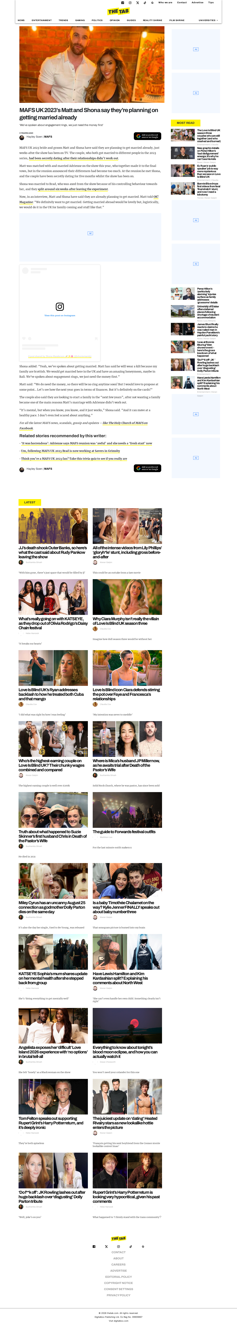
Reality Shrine (152, 20)
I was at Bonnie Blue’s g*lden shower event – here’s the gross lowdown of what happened (206, 349)
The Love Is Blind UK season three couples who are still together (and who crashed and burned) (209, 136)
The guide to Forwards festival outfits (124, 831)
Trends (63, 20)
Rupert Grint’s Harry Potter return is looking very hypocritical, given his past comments (126, 1197)
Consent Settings (118, 1289)
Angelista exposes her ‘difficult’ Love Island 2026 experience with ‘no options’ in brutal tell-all (53, 1052)
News (21, 20)
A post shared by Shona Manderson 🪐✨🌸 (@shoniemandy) (59, 356)
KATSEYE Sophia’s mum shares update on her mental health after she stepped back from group (53, 978)
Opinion (115, 20)
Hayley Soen (34, 136)
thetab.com (112, 1313)
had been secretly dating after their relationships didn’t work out (73, 158)
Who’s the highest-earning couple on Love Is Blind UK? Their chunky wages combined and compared (51, 765)
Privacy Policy (118, 1295)
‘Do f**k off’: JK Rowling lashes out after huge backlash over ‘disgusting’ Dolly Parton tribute (52, 1197)
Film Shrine (177, 20)
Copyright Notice (118, 1283)
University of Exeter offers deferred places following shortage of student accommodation (208, 312)
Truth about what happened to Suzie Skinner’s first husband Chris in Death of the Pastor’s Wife (52, 836)
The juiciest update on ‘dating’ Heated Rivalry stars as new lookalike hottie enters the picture (125, 1123)
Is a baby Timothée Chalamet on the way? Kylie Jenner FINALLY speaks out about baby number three (126, 907)
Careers (118, 1264)
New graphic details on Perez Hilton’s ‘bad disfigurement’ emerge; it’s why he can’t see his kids (208, 153)
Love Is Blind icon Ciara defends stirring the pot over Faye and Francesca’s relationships (126, 694)
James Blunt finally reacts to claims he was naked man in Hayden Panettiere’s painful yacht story (208, 330)
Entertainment (42, 20)
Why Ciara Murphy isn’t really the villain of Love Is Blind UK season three (126, 621)
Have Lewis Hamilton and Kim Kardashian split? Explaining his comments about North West (120, 978)
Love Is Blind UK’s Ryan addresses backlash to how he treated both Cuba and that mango (51, 694)
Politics (97, 20)
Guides (131, 20)
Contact (182, 2)
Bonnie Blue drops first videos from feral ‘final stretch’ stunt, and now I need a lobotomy (208, 189)
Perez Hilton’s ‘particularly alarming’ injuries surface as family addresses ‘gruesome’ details (207, 295)
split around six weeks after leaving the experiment (73, 189)
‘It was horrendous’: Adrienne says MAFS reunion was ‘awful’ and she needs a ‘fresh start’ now (86, 443)
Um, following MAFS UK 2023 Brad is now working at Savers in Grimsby (70, 451)
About (118, 1258)
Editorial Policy (118, 1276)
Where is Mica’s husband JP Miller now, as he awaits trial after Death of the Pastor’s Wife (126, 765)
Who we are (165, 2)
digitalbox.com (121, 1321)
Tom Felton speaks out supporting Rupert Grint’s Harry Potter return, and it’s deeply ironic (51, 1123)
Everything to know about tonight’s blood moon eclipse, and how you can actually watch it (125, 1052)
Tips (211, 2)
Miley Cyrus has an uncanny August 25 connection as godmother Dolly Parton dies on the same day (52, 907)
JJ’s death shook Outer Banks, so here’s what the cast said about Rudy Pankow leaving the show (53, 552)
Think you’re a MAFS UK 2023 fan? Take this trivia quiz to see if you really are (74, 458)
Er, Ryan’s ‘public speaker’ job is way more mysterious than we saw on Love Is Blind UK (209, 171)
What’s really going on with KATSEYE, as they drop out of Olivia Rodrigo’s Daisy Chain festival (53, 623)
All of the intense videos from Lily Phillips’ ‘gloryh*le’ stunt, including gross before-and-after (127, 552)
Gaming (80, 20)
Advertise (197, 2)
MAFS (48, 136)
